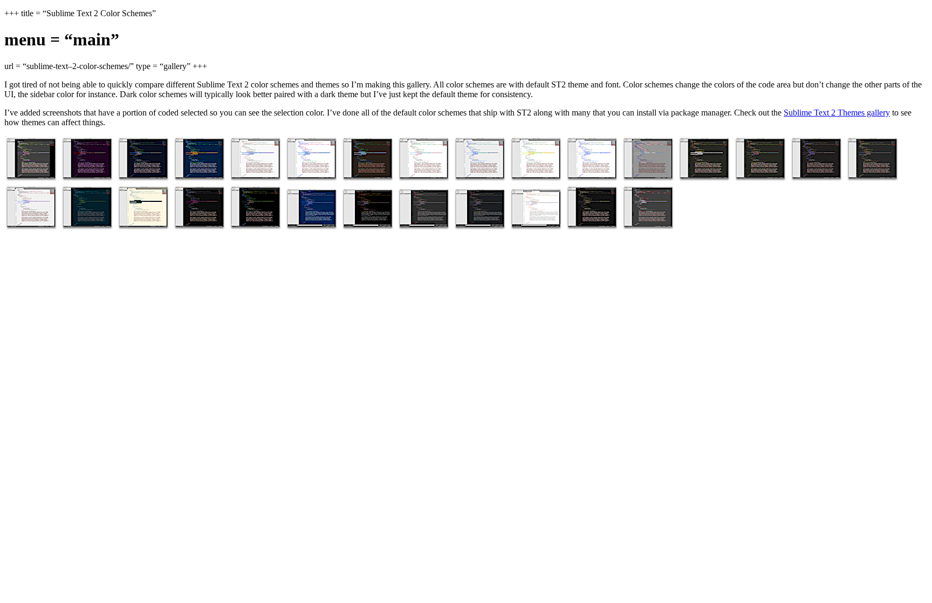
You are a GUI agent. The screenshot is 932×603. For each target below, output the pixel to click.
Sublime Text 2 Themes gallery (837, 112)
